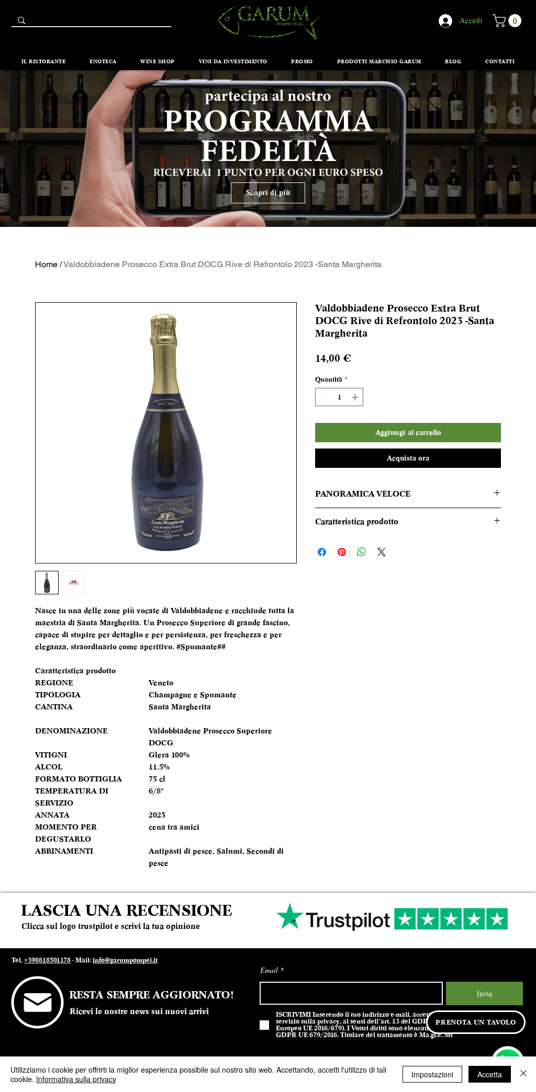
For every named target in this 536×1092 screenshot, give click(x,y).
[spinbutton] (339, 397)
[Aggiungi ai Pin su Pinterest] (342, 552)
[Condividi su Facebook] (322, 552)
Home (46, 264)
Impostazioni (432, 1074)
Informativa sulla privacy (76, 1079)
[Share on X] (381, 552)
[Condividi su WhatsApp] (361, 552)
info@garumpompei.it (125, 960)
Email (269, 970)
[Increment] (356, 397)
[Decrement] (323, 397)
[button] (508, 20)
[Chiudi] (523, 1074)
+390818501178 (47, 960)
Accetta (489, 1074)
